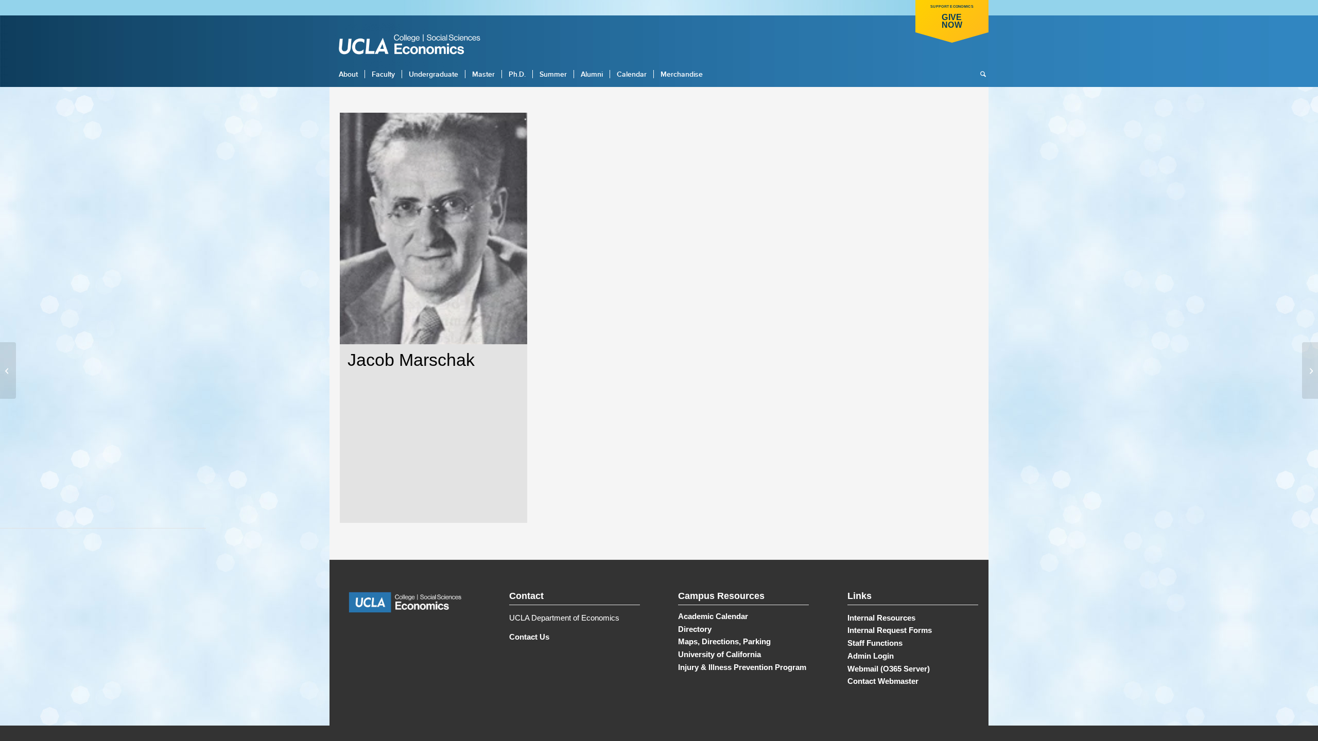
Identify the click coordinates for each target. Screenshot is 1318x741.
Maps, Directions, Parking (724, 641)
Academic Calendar (713, 616)
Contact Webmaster (882, 681)
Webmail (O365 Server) (888, 668)
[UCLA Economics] (414, 45)
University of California (719, 654)
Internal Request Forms (889, 630)
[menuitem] (348, 74)
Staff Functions (875, 643)
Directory (695, 629)
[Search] (980, 74)
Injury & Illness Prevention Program (742, 667)
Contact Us (529, 636)
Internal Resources (881, 617)
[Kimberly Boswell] (8, 370)
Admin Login (870, 655)
